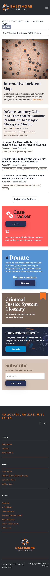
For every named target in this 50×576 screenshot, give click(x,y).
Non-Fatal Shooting (11, 135)
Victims (29, 151)
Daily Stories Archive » (25, 199)
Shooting (21, 151)
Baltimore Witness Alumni (12, 515)
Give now (25, 283)
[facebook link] (40, 423)
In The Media (7, 507)
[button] (46, 7)
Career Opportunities (10, 524)
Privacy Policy (7, 567)
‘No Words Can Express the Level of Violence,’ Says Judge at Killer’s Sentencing (24, 143)
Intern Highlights (8, 519)
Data (8, 27)
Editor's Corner (7, 453)
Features (5, 448)
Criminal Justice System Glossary (15, 476)
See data (16, 349)
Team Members (8, 511)
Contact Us (6, 528)
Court (21, 132)
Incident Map (7, 484)
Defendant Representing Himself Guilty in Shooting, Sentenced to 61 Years (23, 177)
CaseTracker (7, 472)
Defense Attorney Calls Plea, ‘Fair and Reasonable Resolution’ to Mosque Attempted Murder (24, 118)
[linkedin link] (45, 423)
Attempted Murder (10, 132)
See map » (38, 99)
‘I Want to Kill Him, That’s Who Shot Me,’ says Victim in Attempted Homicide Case (24, 160)
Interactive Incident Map (22, 86)
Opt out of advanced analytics (13, 564)
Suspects (23, 135)
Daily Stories (30, 132)
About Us (5, 503)
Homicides (12, 151)
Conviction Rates (8, 480)
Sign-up (16, 224)
